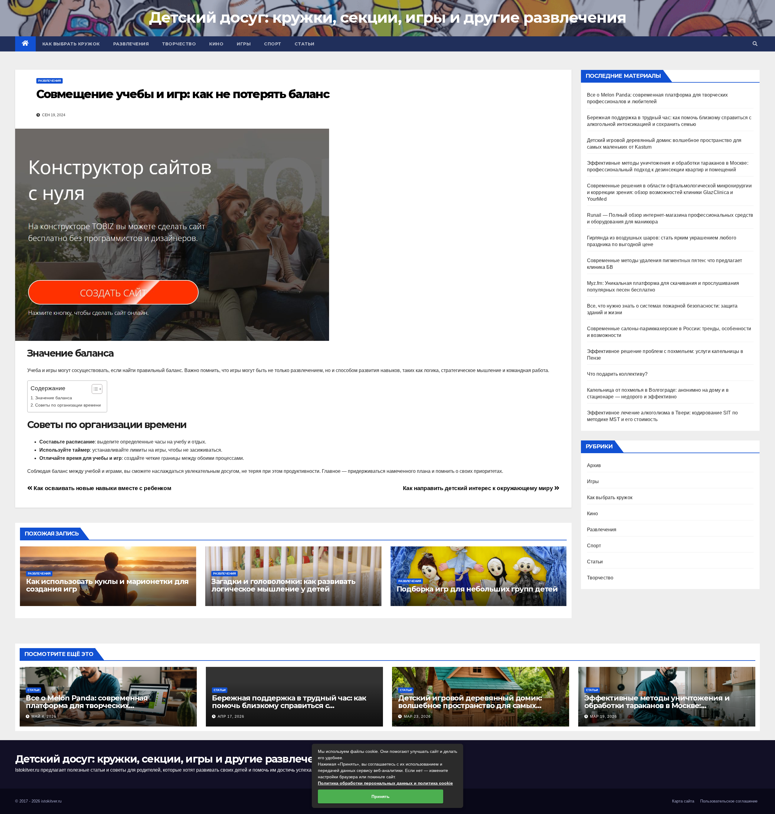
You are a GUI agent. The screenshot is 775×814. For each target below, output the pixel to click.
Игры (244, 44)
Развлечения (131, 44)
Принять (380, 796)
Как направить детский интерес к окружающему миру (478, 488)
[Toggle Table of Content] (94, 389)
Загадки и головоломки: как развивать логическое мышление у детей (283, 585)
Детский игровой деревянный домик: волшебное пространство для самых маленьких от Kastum (470, 705)
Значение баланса (53, 397)
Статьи (305, 44)
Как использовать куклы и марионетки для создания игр (107, 585)
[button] (755, 43)
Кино (216, 44)
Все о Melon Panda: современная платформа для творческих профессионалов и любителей (87, 705)
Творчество (179, 44)
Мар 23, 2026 (417, 716)
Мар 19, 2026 (603, 716)
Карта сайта (683, 801)
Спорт (272, 44)
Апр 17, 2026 (231, 716)
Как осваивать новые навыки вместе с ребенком (101, 488)
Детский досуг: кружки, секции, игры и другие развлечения (387, 17)
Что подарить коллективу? (617, 374)
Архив (594, 465)
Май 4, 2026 (43, 716)
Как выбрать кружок (71, 44)
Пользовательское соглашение (728, 801)
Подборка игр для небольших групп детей (477, 589)
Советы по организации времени (68, 405)
